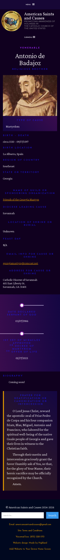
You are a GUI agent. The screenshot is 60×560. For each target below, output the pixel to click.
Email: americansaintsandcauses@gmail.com (30, 524)
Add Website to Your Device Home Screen (30, 549)
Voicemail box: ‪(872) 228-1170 (30, 537)
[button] (30, 4)
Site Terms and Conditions (30, 531)
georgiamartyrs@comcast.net (20, 263)
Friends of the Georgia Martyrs (21, 199)
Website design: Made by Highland (30, 543)
